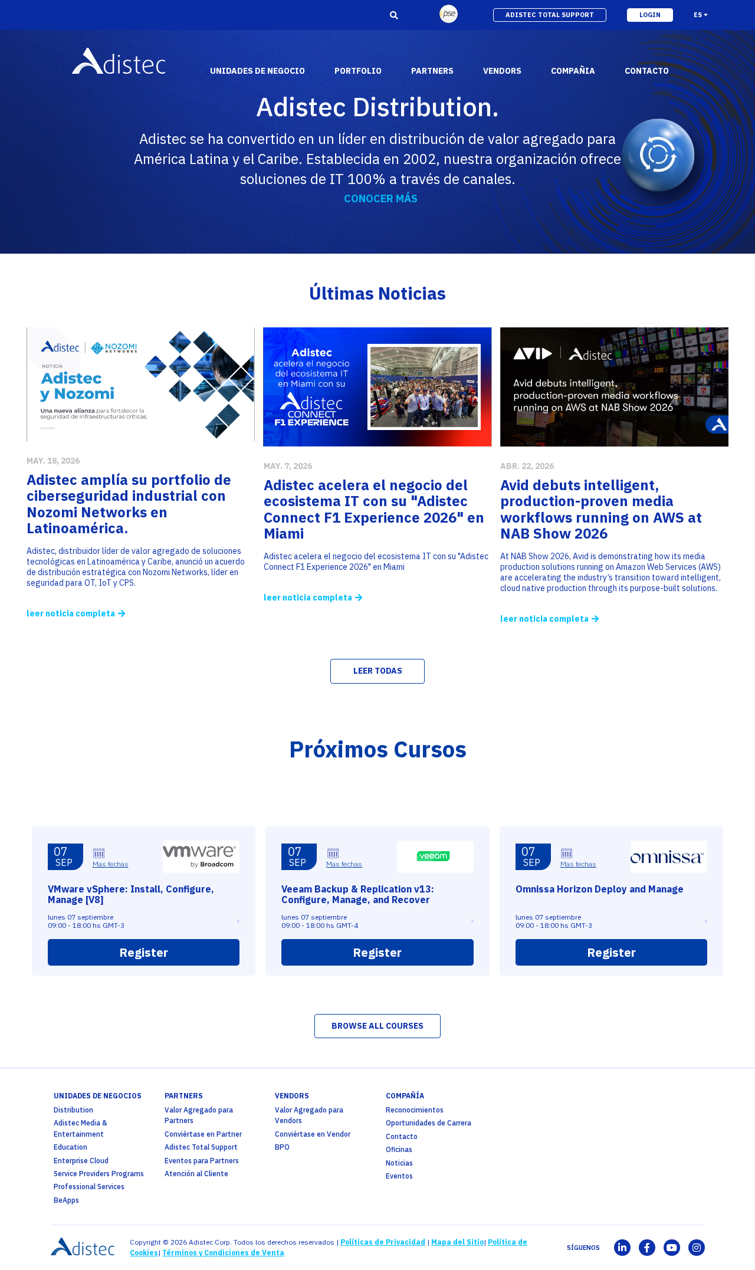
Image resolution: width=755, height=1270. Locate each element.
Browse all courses (377, 1025)
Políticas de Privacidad (382, 1242)
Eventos (399, 1175)
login (650, 15)
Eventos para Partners (202, 1160)
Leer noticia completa (71, 613)
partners (184, 1095)
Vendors (292, 1095)
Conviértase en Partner (203, 1134)
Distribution (73, 1109)
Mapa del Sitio (457, 1242)
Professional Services (89, 1186)
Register (143, 952)
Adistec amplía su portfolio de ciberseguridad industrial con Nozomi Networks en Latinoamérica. (129, 504)
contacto (647, 70)
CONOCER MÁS (381, 198)
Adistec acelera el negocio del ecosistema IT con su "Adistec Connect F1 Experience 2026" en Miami (374, 509)
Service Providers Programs (99, 1173)
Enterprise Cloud (81, 1160)
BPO (282, 1147)
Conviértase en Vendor (312, 1134)
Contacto (402, 1136)
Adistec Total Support (201, 1147)
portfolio (358, 70)
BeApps (66, 1200)
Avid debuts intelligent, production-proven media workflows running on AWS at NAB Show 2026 (601, 509)
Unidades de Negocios (98, 1095)
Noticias (399, 1163)
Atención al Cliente (196, 1173)
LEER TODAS (377, 670)
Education (70, 1147)
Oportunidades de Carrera (428, 1122)
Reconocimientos (415, 1109)
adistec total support (549, 15)
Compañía (405, 1095)
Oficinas (399, 1149)
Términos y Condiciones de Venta (223, 1252)
